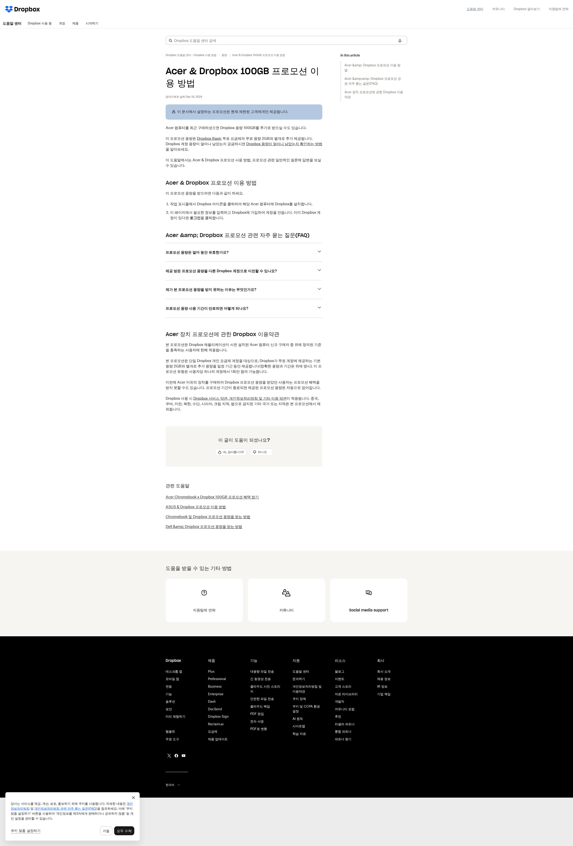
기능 (169, 694)
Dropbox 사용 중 (40, 23)
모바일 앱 (172, 679)
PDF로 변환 (258, 729)
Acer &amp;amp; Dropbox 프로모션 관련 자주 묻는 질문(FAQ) (372, 81)
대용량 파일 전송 (262, 671)
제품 (75, 23)
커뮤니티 (498, 9)
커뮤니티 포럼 (345, 709)
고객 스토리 (343, 686)
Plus (211, 671)
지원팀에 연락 (559, 9)
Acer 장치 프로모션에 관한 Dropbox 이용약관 (373, 94)
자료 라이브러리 (346, 694)
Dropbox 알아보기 (527, 9)
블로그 (339, 671)
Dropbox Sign (218, 716)
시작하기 (92, 23)
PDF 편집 (257, 714)
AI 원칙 (298, 719)
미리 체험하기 (175, 716)
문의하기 (299, 679)
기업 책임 (384, 694)
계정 (62, 23)
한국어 (170, 785)
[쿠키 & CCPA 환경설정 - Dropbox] (72, 816)
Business (215, 686)
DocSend (215, 709)
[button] (170, 40)
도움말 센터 (475, 9)
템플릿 (170, 731)
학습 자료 (299, 734)
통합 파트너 (343, 731)
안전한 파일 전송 (262, 699)
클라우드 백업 (260, 706)
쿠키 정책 (299, 699)
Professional (217, 679)
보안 (169, 709)
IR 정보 (382, 686)
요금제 (212, 731)
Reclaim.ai (216, 724)
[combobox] (286, 40)
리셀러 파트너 (345, 724)
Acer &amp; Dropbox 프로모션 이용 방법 (372, 67)
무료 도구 (172, 739)
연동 (169, 686)
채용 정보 (384, 679)
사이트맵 (299, 726)
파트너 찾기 (343, 739)
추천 (338, 716)
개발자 (339, 701)
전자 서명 (257, 721)
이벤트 (339, 679)
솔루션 (170, 701)
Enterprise (215, 694)
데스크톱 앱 (174, 671)
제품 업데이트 (218, 739)
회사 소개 (384, 671)
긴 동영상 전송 (260, 679)
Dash (212, 701)
